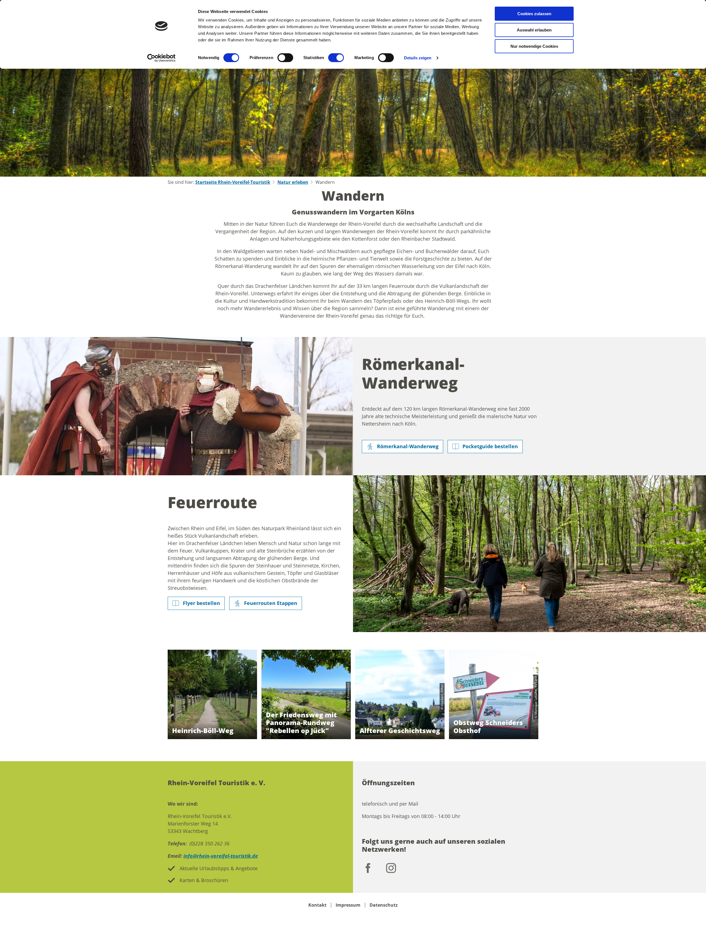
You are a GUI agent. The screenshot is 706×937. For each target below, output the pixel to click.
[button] (402, 446)
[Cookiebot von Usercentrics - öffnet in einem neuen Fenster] (161, 58)
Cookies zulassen (534, 13)
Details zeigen (417, 57)
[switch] (285, 57)
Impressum (348, 905)
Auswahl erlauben (534, 30)
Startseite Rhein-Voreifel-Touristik (232, 182)
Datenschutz (384, 905)
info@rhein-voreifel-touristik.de (220, 856)
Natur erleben (292, 182)
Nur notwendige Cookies (534, 46)
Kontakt (317, 905)
